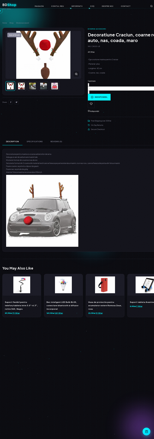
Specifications (35, 141)
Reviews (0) (56, 141)
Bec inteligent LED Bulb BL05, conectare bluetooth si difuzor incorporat (63, 305)
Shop (12, 23)
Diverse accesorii (22, 23)
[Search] (151, 6)
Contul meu (57, 6)
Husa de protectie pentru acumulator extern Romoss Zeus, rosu (105, 305)
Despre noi (107, 6)
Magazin (39, 6)
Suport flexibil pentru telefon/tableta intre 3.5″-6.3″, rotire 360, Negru (21, 305)
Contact (126, 6)
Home (4, 23)
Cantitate (92, 81)
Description (12, 141)
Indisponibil (101, 97)
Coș (92, 6)
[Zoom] (76, 74)
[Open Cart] (146, 431)
